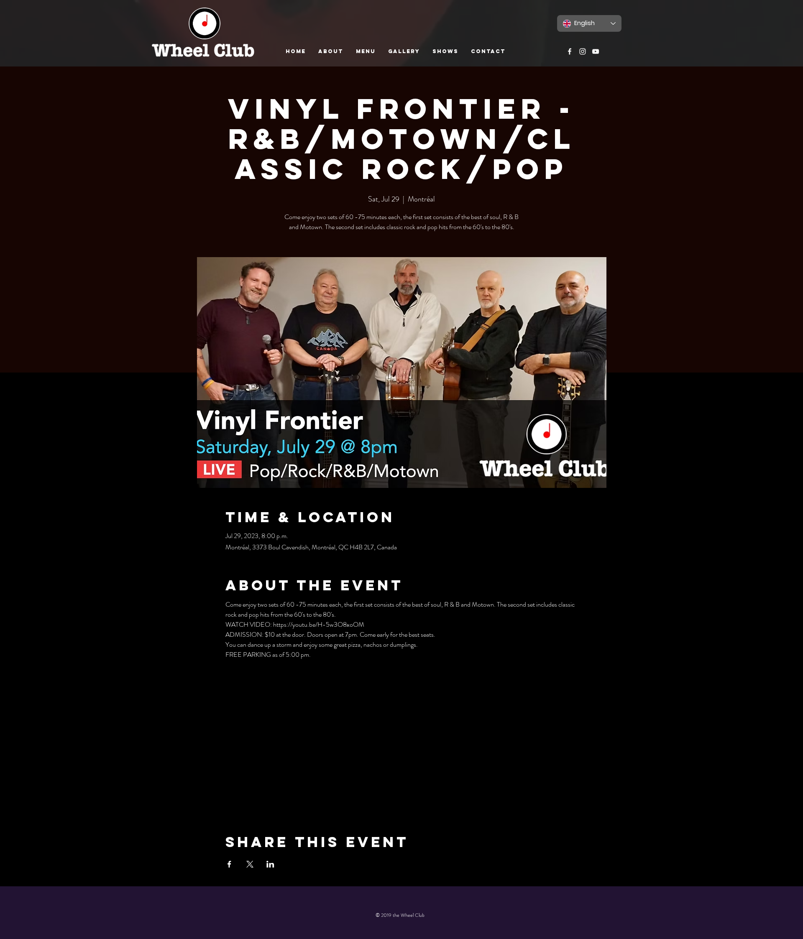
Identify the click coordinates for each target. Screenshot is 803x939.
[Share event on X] (250, 864)
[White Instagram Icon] (582, 51)
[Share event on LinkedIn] (270, 864)
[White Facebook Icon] (569, 51)
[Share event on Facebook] (229, 864)
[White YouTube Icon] (595, 51)
